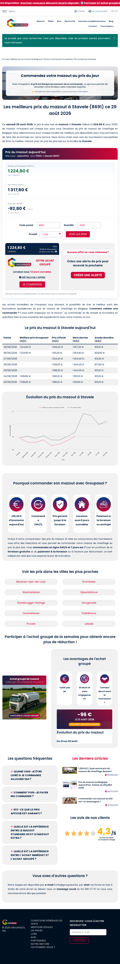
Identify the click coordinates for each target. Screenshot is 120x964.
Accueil (5, 59)
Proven (31, 624)
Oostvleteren (31, 613)
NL (116, 11)
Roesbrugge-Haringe (31, 603)
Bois (59, 21)
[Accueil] (18, 24)
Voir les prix (78, 234)
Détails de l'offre (33, 277)
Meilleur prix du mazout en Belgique (26, 59)
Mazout (40, 21)
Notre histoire (40, 944)
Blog (111, 21)
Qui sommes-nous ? (43, 947)
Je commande (32, 284)
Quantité (69, 225)
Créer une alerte (88, 275)
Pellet (51, 21)
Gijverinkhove (89, 592)
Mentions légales (42, 927)
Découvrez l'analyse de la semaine (84, 724)
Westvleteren (31, 592)
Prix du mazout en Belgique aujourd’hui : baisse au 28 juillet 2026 (95, 785)
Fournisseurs (107, 26)
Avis (33, 937)
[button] (114, 38)
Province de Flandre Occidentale (58, 59)
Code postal (26, 225)
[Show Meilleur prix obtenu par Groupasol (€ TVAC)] (52, 407)
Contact (92, 26)
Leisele (89, 624)
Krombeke (89, 582)
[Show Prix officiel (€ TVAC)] (74, 407)
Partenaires (38, 940)
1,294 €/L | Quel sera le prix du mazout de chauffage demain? (95, 770)
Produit (33, 234)
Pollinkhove (89, 613)
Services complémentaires (91, 21)
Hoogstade (89, 603)
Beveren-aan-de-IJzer (31, 582)
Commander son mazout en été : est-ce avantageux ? (96, 800)
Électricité (70, 21)
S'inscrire (79, 940)
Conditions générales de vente (46, 922)
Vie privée (37, 930)
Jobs (34, 934)
